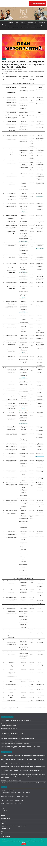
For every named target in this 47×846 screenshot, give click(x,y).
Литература (4, 810)
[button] (13, 22)
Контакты (26, 28)
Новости (23, 22)
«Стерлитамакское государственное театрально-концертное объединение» (17, 738)
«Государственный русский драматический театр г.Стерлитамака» (16, 720)
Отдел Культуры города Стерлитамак (15, 69)
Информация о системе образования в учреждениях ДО (28, 25)
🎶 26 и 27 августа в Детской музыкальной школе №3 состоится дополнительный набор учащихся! (23, 782)
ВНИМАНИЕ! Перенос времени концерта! (34, 707)
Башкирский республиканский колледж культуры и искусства (15, 743)
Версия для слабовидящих (38, 3)
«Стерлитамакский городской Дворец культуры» (12, 733)
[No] (45, 842)
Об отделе (10, 22)
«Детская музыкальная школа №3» (8, 725)
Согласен (24, 844)
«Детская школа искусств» (7, 730)
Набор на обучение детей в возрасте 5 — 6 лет (11, 780)
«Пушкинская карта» (36, 28)
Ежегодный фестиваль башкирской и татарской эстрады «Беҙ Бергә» (16, 763)
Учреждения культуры (13, 28)
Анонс (17, 22)
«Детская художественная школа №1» (9, 728)
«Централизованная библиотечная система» (11, 741)
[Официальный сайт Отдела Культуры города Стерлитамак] (23, 8)
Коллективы (42, 22)
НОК (21, 28)
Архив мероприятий (32, 22)
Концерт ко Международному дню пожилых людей (11, 707)
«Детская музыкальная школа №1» (8, 723)
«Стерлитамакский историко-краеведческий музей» (12, 735)
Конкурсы (10, 25)
